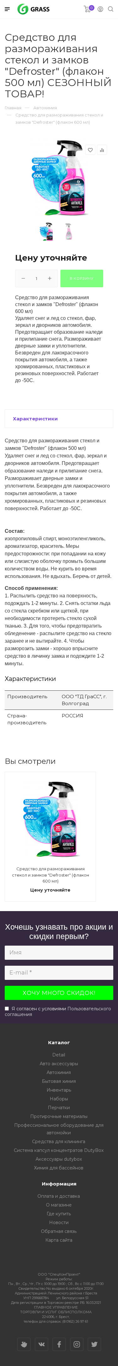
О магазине (59, 1205)
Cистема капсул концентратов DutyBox (59, 1150)
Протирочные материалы (58, 1116)
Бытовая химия (59, 1081)
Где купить (59, 1214)
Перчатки (59, 1107)
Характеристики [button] (35, 419)
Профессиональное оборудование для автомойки (59, 1129)
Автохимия (59, 1072)
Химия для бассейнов (58, 1168)
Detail (58, 1055)
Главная (13, 107)
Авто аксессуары (59, 1063)
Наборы (59, 1099)
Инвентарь (59, 1090)
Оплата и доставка (58, 1196)
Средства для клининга (58, 1141)
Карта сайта (58, 1240)
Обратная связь (58, 1231)
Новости (59, 1222)
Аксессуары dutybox (59, 1159)
